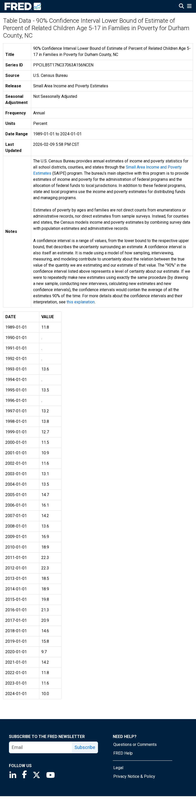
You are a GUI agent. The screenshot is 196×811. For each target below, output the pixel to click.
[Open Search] (181, 6)
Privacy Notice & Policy (134, 776)
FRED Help (123, 753)
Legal (118, 767)
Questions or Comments (135, 744)
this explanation (81, 302)
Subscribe (85, 747)
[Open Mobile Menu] (189, 6)
